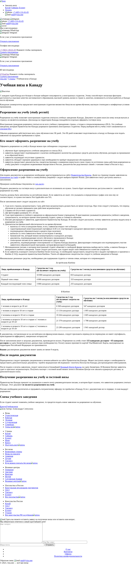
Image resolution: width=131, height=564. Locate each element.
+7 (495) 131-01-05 (21, 12)
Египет (22, 8)
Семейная (9, 425)
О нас (68, 549)
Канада (3, 406)
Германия (9, 470)
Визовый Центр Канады (71, 367)
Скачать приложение (9, 52)
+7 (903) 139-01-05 (8, 50)
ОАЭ (7, 490)
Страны (11, 79)
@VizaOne (4, 74)
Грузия (8, 458)
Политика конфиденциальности (68, 556)
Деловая (8, 420)
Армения (9, 456)
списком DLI (5, 129)
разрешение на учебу (9, 177)
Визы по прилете (12, 454)
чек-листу (39, 184)
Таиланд (9, 461)
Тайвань (14, 8)
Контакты (68, 551)
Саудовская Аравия (13, 479)
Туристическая (11, 415)
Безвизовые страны (13, 452)
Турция (8, 513)
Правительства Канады (81, 175)
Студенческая (11, 422)
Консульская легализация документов (21, 488)
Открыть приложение (9, 41)
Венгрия (9, 474)
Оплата (8, 10)
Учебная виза (12, 406)
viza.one (3, 79)
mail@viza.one (17, 15)
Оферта (68, 554)
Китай (8, 8)
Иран (7, 440)
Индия (8, 476)
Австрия (9, 472)
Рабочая (8, 418)
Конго (7, 443)
